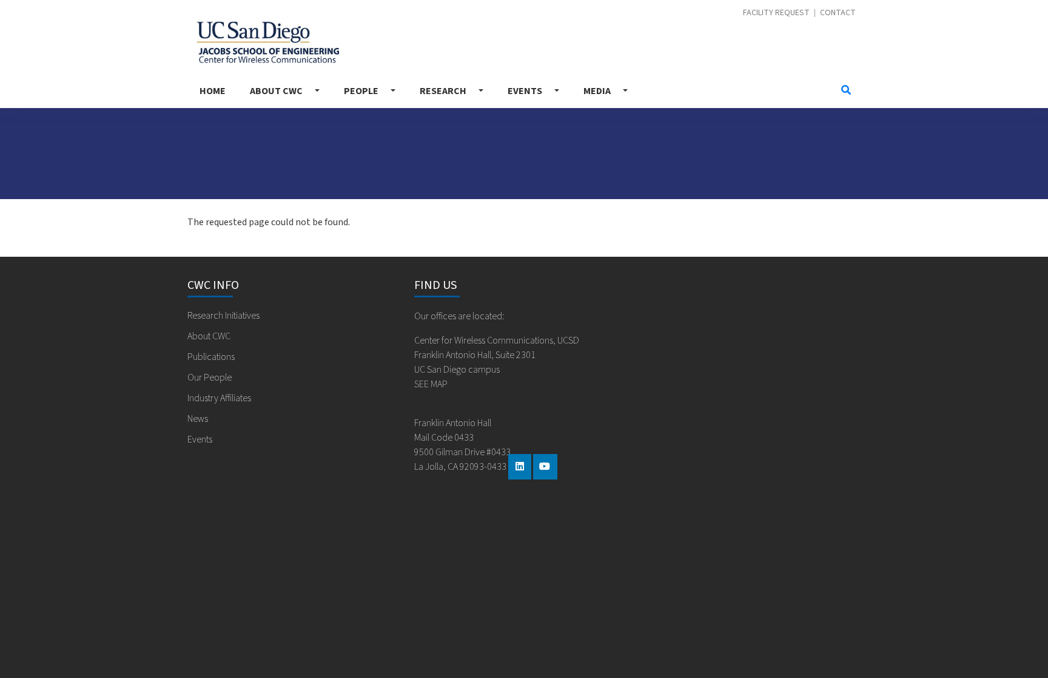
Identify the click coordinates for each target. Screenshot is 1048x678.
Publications (211, 357)
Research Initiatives (223, 315)
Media (597, 91)
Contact (838, 13)
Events (525, 91)
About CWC (276, 91)
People (361, 91)
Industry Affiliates (219, 398)
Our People (209, 377)
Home (213, 91)
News (197, 418)
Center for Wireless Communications (263, 39)
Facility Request (776, 13)
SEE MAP (431, 384)
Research (443, 91)
